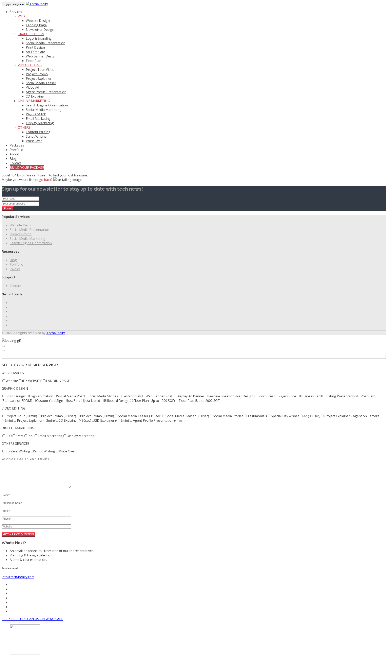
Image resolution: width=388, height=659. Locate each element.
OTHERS (24, 127)
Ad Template (35, 52)
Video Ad (32, 87)
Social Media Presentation (45, 43)
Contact (15, 163)
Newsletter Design (40, 29)
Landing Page (36, 25)
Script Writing (36, 136)
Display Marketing (40, 123)
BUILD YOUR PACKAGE (27, 167)
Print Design (35, 47)
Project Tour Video (40, 69)
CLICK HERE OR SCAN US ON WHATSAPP (32, 619)
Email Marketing (38, 118)
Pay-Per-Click (36, 114)
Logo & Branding (39, 38)
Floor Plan (33, 60)
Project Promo (37, 74)
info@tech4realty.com (18, 577)
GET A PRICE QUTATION (18, 534)
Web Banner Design (41, 56)
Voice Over (34, 141)
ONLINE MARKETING (34, 101)
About (14, 154)
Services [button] (16, 12)
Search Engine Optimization (47, 105)
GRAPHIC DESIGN (31, 34)
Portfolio (16, 150)
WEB (21, 16)
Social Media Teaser (41, 83)
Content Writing (38, 132)
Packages (17, 145)
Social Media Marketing (43, 109)
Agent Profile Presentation (46, 92)
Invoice (15, 269)
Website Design (38, 20)
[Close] (3, 346)
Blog (13, 158)
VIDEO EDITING (30, 65)
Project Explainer (39, 78)
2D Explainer (35, 96)
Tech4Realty (55, 333)
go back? (46, 179)
